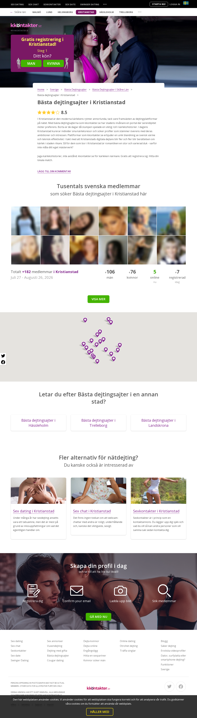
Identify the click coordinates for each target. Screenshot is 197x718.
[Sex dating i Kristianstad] (38, 491)
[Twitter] (169, 686)
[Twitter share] (3, 356)
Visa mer (98, 299)
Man (31, 63)
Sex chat (33, 4)
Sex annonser (55, 641)
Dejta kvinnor (91, 641)
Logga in (175, 4)
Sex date (70, 4)
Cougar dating (55, 660)
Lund (49, 12)
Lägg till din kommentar (54, 171)
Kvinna (53, 63)
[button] (110, 354)
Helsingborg (65, 12)
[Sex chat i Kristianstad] (98, 491)
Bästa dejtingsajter (58, 655)
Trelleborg (126, 12)
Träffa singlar (128, 650)
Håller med (99, 712)
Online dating (127, 641)
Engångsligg (90, 650)
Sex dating (17, 4)
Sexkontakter (52, 4)
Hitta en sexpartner (94, 655)
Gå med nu (98, 617)
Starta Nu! (158, 4)
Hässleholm (106, 12)
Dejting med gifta (57, 650)
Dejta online (90, 646)
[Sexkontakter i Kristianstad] (159, 491)
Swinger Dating (89, 4)
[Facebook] (181, 686)
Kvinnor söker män (94, 660)
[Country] (186, 3)
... (105, 4)
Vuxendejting (54, 646)
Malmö (36, 12)
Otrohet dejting (129, 646)
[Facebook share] (3, 362)
